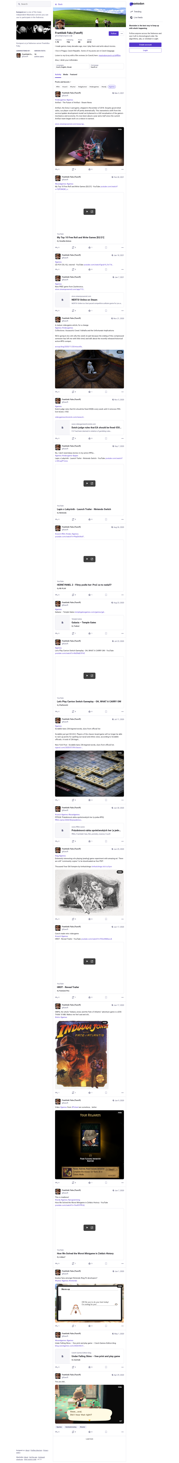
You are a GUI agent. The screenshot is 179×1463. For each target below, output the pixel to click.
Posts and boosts (62, 82)
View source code (30, 1459)
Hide (120, 129)
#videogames (94, 87)
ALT (120, 1421)
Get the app (33, 1457)
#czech (64, 87)
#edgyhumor (82, 87)
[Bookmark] (106, 169)
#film (58, 87)
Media (65, 74)
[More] (122, 169)
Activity (58, 74)
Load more (89, 1439)
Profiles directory (36, 1450)
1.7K (57, 42)
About (27, 1450)
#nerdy (104, 87)
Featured (73, 74)
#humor (72, 87)
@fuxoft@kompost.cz (62, 36)
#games (112, 87)
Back (60, 4)
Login (145, 50)
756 (68, 42)
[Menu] (122, 33)
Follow (113, 33)
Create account (145, 45)
